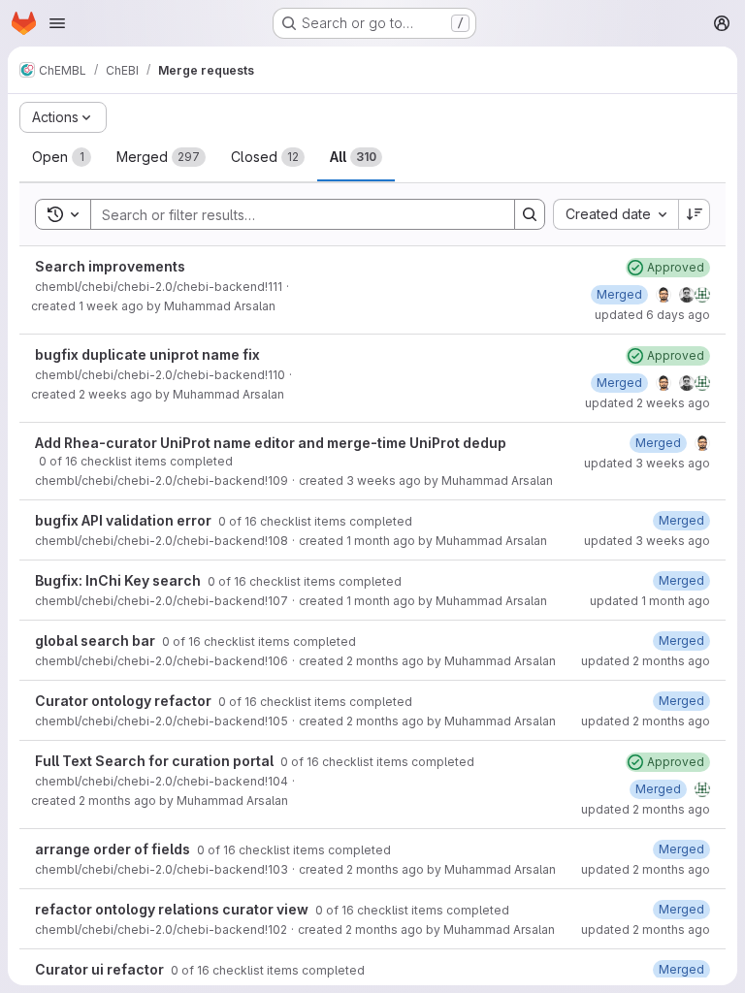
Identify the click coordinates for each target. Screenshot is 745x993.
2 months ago (385, 661)
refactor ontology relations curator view (173, 909)
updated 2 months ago (645, 661)
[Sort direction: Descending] (694, 214)
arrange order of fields (114, 849)
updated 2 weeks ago (647, 403)
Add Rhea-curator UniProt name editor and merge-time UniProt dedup (270, 442)
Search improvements (110, 266)
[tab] (61, 157)
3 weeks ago (383, 480)
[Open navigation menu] (57, 23)
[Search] (529, 214)
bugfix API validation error (124, 520)
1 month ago (380, 540)
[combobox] (615, 214)
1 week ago (111, 306)
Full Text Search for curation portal (155, 761)
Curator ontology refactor (124, 700)
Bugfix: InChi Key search (119, 580)
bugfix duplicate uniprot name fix (147, 354)
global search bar (96, 640)
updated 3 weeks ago (647, 463)
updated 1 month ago (650, 600)
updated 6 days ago (652, 314)
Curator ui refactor (101, 969)
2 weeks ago (115, 394)
